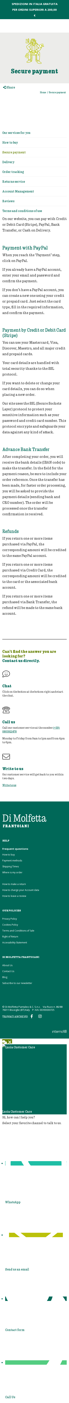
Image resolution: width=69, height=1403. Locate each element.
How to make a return (14, 884)
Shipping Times (10, 866)
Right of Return (10, 936)
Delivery (8, 162)
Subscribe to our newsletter (17, 983)
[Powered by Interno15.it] (34, 1030)
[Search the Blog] (51, 26)
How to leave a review (14, 896)
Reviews (8, 201)
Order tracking (13, 171)
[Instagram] (40, 1016)
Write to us (9, 785)
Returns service (13, 181)
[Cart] (64, 26)
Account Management (18, 191)
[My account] (57, 26)
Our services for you (16, 132)
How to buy (10, 142)
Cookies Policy (10, 924)
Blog (4, 977)
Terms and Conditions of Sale (18, 930)
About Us (7, 965)
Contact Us (8, 971)
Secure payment (14, 152)
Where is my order (12, 872)
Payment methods (12, 860)
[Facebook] (32, 1016)
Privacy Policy (9, 918)
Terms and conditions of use (22, 211)
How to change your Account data (20, 890)
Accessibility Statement (14, 942)
